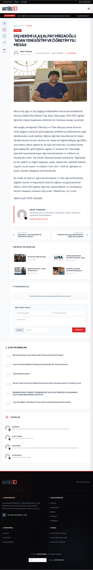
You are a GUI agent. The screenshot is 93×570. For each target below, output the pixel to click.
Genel (53, 512)
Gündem (54, 521)
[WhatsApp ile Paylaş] (4, 36)
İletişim (24, 2)
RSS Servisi (8, 542)
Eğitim (53, 503)
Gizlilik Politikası (58, 533)
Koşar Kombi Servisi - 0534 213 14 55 (79, 16)
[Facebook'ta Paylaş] (4, 23)
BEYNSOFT (60, 560)
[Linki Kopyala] (4, 42)
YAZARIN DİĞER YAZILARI (39, 219)
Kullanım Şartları (58, 538)
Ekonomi (54, 508)
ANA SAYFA (19, 26)
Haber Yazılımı (39, 560)
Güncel (29, 26)
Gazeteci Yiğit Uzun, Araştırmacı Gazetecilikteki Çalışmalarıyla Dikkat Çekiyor (32, 16)
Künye (16, 2)
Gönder (79, 330)
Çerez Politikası (57, 542)
